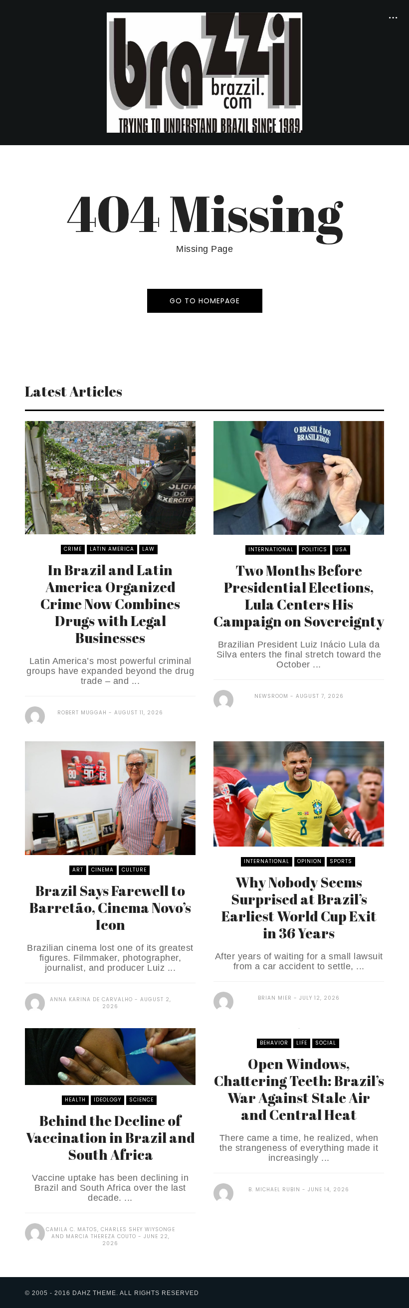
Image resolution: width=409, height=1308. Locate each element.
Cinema (102, 869)
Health (75, 1099)
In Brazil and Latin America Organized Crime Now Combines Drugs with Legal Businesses (110, 603)
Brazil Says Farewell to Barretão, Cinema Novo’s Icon (110, 907)
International (271, 549)
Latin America (112, 549)
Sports (341, 861)
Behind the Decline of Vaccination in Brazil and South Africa (110, 1137)
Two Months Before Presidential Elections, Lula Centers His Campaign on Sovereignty (298, 596)
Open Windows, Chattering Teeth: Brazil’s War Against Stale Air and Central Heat (299, 1089)
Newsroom (271, 696)
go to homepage (205, 301)
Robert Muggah (82, 712)
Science (141, 1099)
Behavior (274, 1043)
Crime (73, 549)
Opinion (309, 861)
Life (301, 1043)
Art (77, 869)
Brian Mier (275, 998)
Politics (314, 549)
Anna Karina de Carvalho (91, 999)
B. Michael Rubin (274, 1189)
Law (148, 549)
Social (325, 1043)
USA (341, 549)
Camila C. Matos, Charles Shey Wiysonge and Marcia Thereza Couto (110, 1233)
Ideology (107, 1099)
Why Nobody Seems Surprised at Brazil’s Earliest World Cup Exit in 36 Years (299, 907)
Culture (134, 869)
